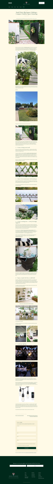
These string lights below (32, 383)
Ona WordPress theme (28, 482)
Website (18, 440)
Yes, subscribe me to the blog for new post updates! (23, 445)
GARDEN (27, 10)
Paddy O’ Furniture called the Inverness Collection (27, 230)
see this (28, 232)
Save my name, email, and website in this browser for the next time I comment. (26, 443)
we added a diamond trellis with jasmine (31, 153)
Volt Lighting (21, 379)
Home (25, 472)
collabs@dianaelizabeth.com (19, 236)
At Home (25, 10)
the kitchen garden (26, 47)
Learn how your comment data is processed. (30, 452)
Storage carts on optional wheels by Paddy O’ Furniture (26, 303)
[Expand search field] (23, 7)
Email (18, 436)
